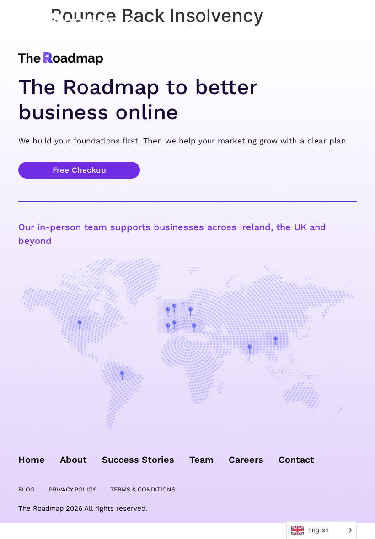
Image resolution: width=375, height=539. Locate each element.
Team (201, 459)
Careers (246, 459)
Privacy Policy (72, 489)
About (73, 459)
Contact (296, 459)
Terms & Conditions (142, 489)
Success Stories (138, 459)
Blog (26, 489)
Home (31, 459)
